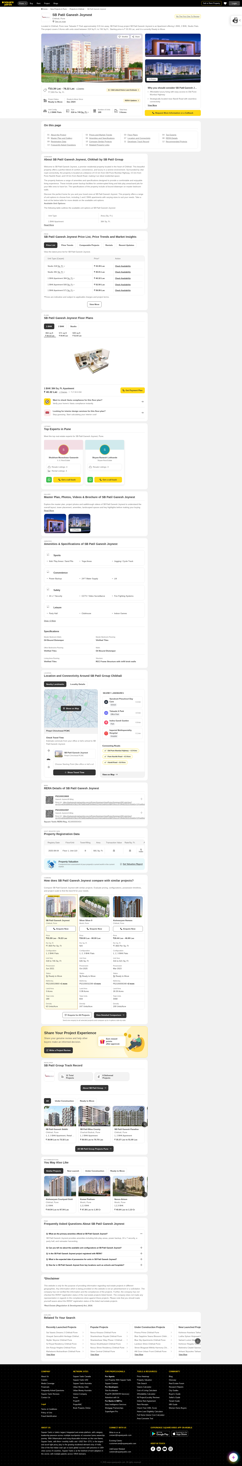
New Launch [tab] (73, 1171)
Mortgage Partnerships (114, 1408)
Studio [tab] (73, 326)
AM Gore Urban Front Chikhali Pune (150, 1351)
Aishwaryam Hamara (122, 920)
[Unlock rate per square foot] (130, 851)
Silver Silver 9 (85, 920)
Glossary (172, 1380)
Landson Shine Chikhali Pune (147, 1344)
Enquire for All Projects (79, 1015)
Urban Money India (80, 1387)
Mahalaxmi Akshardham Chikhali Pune (63, 1351)
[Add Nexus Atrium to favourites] (141, 1179)
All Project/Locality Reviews (148, 1397)
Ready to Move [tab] (87, 1101)
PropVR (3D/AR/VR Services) (117, 1394)
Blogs (55, 3)
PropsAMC (77, 1404)
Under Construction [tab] (64, 1101)
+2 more (97, 984)
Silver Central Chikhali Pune (102, 1351)
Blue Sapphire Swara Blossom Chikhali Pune (151, 1336)
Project (47, 3)
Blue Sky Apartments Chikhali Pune (150, 1340)
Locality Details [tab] (77, 684)
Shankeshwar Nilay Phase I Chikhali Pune (107, 1340)
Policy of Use (46, 1413)
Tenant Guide (174, 1401)
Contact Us (45, 1397)
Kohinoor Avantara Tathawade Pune (194, 1332)
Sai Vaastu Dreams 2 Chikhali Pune (62, 1332)
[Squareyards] (8, 4)
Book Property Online (81, 1408)
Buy (31, 3)
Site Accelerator (111, 1390)
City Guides (173, 1390)
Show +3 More (50, 621)
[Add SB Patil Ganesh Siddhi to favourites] (73, 1109)
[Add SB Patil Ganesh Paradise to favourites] (141, 1109)
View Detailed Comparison (108, 1015)
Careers (44, 1380)
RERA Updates (131, 101)
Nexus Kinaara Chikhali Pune (103, 1332)
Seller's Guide (174, 1397)
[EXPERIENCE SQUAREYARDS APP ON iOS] (179, 1436)
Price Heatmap (143, 1376)
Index (141, 852)
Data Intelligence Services (115, 1404)
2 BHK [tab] (61, 326)
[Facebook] (153, 1449)
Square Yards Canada (82, 1376)
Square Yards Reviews (50, 1394)
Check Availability (123, 266)
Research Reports (176, 1387)
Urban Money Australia (82, 1390)
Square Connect (111, 1383)
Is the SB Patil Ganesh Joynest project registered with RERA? (75, 1254)
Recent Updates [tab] (126, 245)
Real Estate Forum (176, 1383)
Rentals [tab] (109, 245)
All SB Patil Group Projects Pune (92, 1149)
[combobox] (74, 764)
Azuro (75, 1397)
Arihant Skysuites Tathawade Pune (194, 1351)
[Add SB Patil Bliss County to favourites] (107, 1109)
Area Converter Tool (145, 1418)
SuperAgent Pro (111, 1411)
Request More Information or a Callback (174, 113)
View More (152, 105)
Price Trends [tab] (67, 245)
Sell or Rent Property (211, 3)
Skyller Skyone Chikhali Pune (59, 1340)
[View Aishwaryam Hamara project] (128, 906)
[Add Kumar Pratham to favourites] (107, 1179)
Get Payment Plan (134, 390)
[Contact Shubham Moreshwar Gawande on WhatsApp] (49, 479)
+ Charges (80, 89)
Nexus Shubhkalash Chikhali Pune (105, 1344)
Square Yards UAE (80, 1380)
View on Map (108, 774)
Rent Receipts (142, 1404)
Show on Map (72, 708)
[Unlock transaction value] (114, 851)
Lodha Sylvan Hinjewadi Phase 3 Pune (196, 1336)
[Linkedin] (159, 1449)
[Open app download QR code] (236, 20)
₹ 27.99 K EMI (76, 392)
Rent (38, 3)
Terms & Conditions (49, 1409)
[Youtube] (164, 1449)
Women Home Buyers (178, 1408)
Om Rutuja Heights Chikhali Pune (61, 1347)
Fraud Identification (49, 1416)
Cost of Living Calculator (147, 1390)
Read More (49, 225)
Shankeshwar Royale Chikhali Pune (106, 1336)
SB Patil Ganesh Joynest (58, 920)
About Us (45, 1376)
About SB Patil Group (93, 1088)
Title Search (142, 1383)
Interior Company (80, 1394)
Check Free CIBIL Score (147, 1408)
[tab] (63, 334)
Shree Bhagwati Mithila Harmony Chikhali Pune (151, 1347)
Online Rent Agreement (146, 1401)
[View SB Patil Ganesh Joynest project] (61, 906)
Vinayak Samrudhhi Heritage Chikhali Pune (63, 1336)
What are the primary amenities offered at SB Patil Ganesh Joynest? (78, 1234)
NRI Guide (173, 1404)
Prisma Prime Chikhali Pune (146, 1332)
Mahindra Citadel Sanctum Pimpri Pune (196, 1347)
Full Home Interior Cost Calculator (150, 1415)
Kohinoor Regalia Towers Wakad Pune (195, 1344)
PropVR (76, 1401)
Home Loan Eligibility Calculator (150, 1411)
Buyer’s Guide (174, 1394)
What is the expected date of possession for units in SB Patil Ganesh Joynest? (83, 1259)
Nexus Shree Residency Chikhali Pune (107, 1347)
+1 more (63, 984)
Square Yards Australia (82, 1383)
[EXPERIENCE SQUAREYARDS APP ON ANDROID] (160, 1436)
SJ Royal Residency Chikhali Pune (61, 1344)
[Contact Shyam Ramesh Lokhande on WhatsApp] (90, 479)
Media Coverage (47, 1383)
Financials (45, 1387)
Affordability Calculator (146, 1394)
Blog (171, 1376)
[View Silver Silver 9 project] (94, 906)
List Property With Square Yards (118, 1380)
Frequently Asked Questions (52, 1390)
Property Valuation (144, 1380)
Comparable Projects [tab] (89, 245)
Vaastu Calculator (144, 1387)
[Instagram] (170, 1449)
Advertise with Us (112, 1397)
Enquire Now (62, 929)
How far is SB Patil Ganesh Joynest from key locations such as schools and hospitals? (86, 1265)
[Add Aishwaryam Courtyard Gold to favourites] (73, 1179)
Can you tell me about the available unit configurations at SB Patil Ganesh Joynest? (85, 1248)
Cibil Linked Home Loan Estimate (124, 90)
